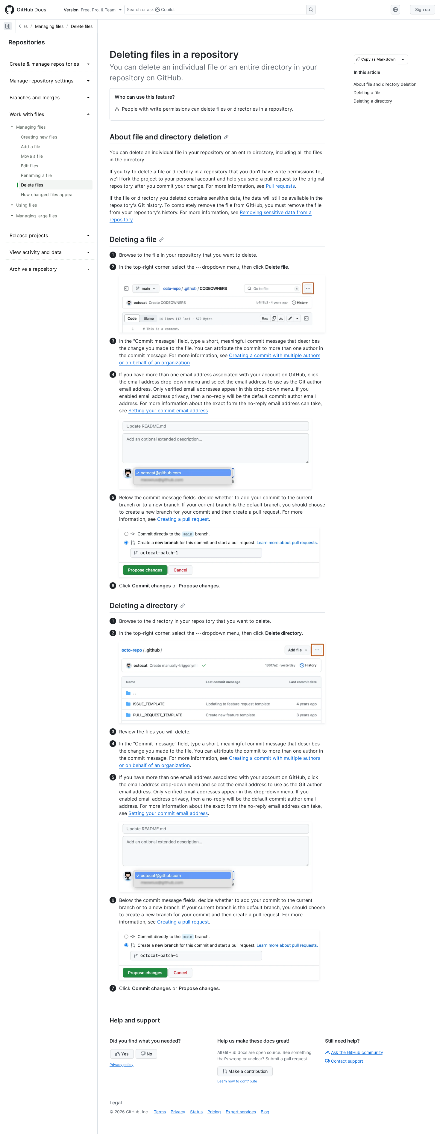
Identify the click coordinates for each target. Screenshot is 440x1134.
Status (196, 1111)
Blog (265, 1111)
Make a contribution (248, 1071)
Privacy (178, 1111)
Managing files (49, 26)
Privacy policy (121, 1064)
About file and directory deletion (165, 137)
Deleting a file (133, 239)
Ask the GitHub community (357, 1052)
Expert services (241, 1111)
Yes (125, 1053)
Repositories (26, 42)
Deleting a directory (144, 605)
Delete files (81, 26)
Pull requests (280, 186)
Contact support (347, 1061)
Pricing (214, 1111)
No (149, 1053)
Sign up (422, 9)
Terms (160, 1111)
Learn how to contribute (237, 1081)
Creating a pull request (183, 519)
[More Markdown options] (403, 59)
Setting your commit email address (168, 410)
